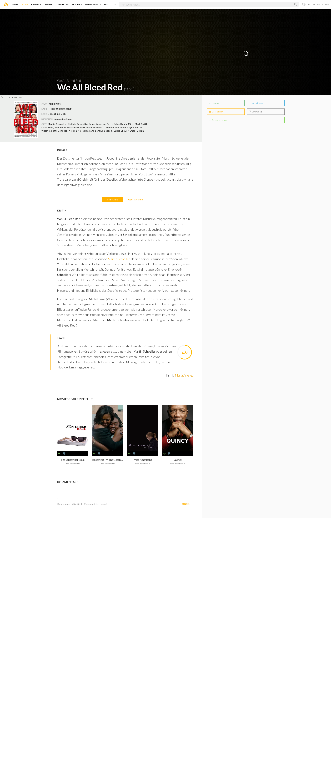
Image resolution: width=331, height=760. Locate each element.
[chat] (304, 4)
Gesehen (216, 103)
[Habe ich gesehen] (59, 453)
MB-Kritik (112, 199)
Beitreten (314, 4)
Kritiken (36, 4)
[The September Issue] (72, 428)
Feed (106, 4)
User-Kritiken (135, 199)
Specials (77, 4)
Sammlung (257, 111)
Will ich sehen (258, 103)
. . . (114, 3)
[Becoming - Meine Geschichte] (107, 428)
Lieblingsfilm (217, 111)
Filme (25, 4)
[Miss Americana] (142, 428)
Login (325, 4)
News (15, 4)
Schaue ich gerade (220, 120)
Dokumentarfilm (61, 109)
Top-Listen (62, 4)
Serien (48, 4)
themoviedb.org (15, 97)
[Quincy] (177, 428)
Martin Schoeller (119, 259)
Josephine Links (63, 119)
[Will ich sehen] (64, 453)
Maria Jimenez (184, 375)
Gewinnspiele (93, 4)
